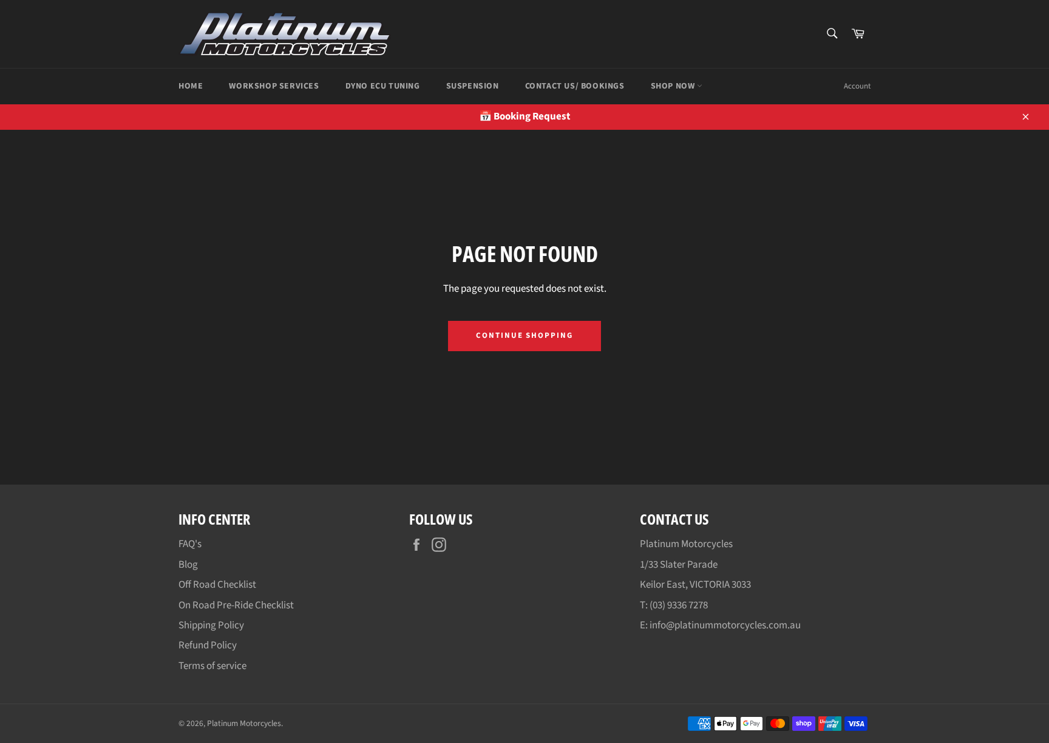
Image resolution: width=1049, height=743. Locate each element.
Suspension (472, 86)
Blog (188, 564)
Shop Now (674, 86)
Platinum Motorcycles (244, 723)
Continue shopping (524, 335)
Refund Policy (207, 645)
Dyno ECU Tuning (382, 86)
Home (190, 86)
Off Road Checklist (217, 584)
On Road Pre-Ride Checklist (236, 605)
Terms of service (212, 666)
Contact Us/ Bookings (575, 86)
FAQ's (190, 544)
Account (857, 86)
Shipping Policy (211, 625)
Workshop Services (274, 86)
